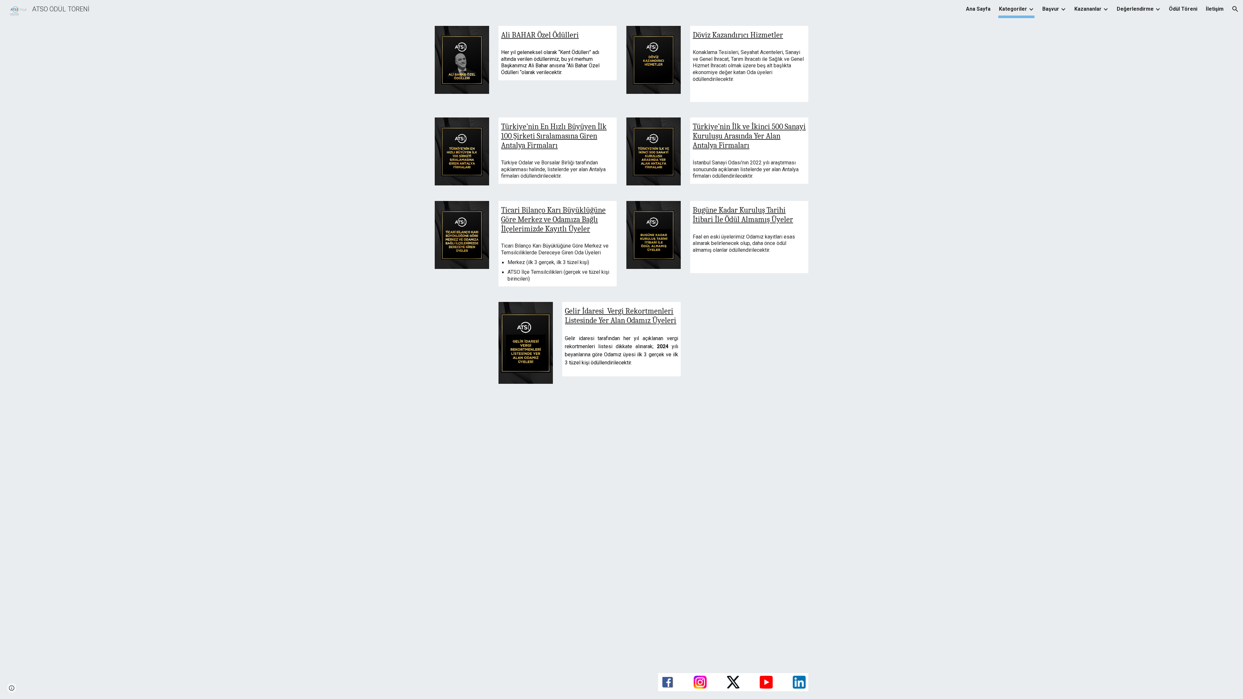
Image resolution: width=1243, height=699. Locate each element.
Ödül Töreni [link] (1183, 9)
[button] (1235, 9)
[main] (557, 35)
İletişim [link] (1215, 9)
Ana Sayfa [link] (978, 9)
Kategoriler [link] (1013, 9)
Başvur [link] (1050, 9)
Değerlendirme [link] (1135, 9)
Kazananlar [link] (1088, 9)
